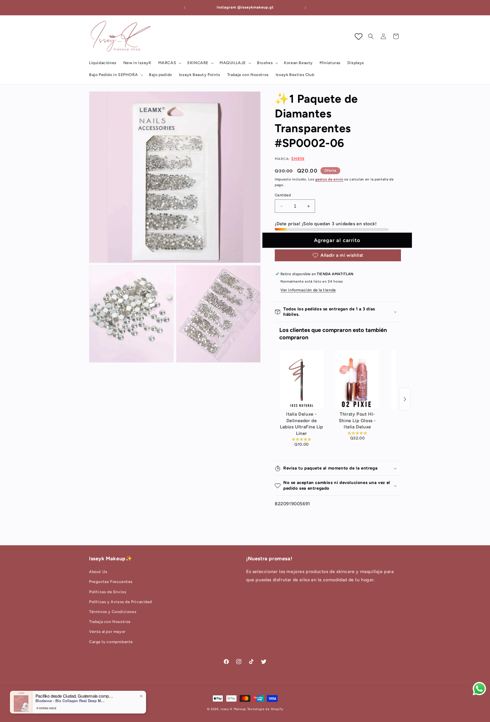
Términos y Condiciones (112, 611)
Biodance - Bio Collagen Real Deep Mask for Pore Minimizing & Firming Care (70, 700)
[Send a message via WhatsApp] (479, 688)
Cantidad (283, 195)
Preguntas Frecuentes (111, 581)
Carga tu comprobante (111, 641)
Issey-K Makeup (233, 709)
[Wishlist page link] (358, 36)
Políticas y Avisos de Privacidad (120, 601)
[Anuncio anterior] (184, 7)
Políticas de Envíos (107, 592)
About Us (98, 571)
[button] (169, 63)
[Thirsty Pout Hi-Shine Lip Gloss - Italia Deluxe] (357, 379)
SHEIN (297, 158)
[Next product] (405, 399)
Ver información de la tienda (308, 290)
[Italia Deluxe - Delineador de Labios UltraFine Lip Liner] (302, 379)
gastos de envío (329, 179)
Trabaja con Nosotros (110, 621)
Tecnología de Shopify (265, 709)
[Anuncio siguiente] (305, 7)
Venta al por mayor (107, 631)
